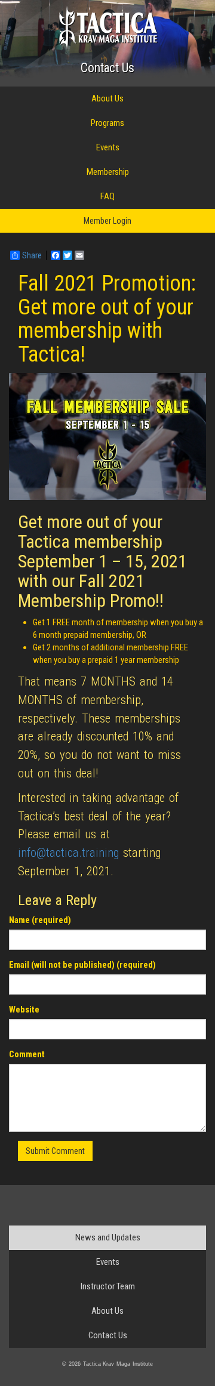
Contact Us (107, 67)
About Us (107, 98)
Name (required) (40, 920)
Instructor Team (108, 1286)
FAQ (107, 196)
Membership (108, 171)
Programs (107, 123)
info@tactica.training (68, 852)
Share (32, 255)
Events (107, 147)
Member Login (107, 221)
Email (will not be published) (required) (82, 964)
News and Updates (107, 1237)
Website (24, 1009)
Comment (27, 1054)
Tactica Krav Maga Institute (108, 28)
